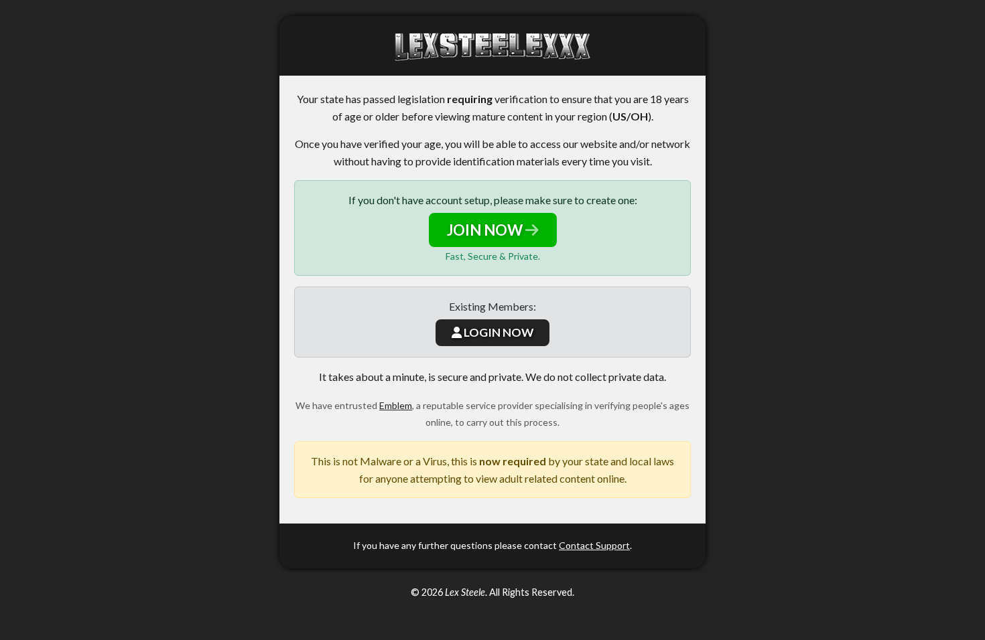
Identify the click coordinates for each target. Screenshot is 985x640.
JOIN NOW (486, 230)
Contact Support (594, 545)
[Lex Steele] (492, 46)
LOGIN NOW (497, 332)
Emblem (395, 405)
